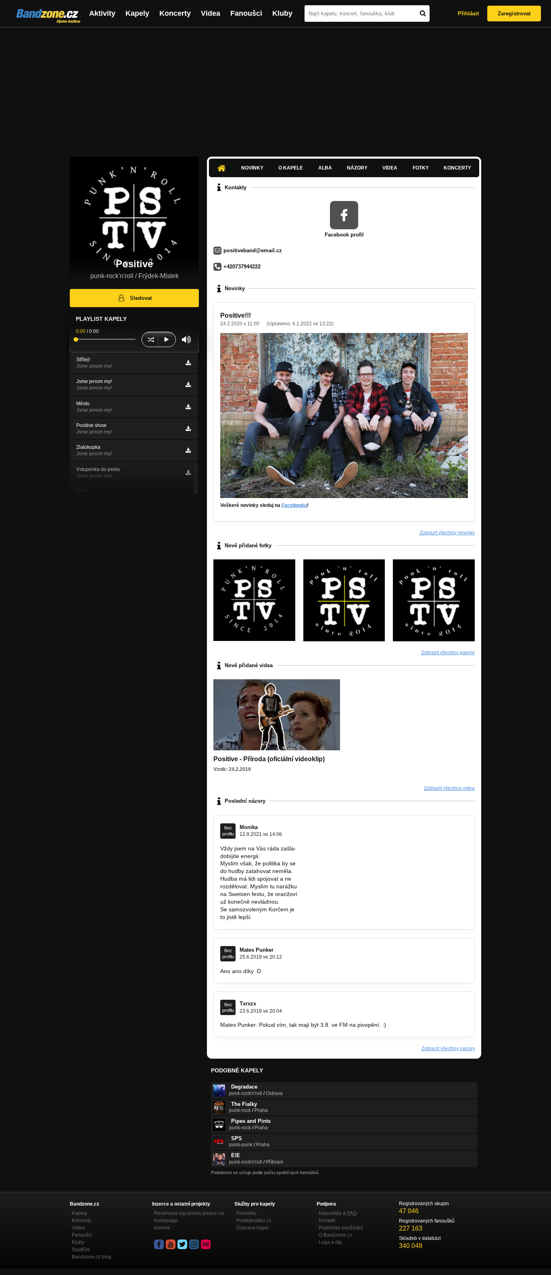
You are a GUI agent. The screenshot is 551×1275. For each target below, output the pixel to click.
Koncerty (175, 13)
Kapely (137, 13)
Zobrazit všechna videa (449, 788)
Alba (325, 168)
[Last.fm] (206, 1244)
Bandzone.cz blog (91, 1257)
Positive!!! (235, 315)
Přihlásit (468, 13)
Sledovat (141, 298)
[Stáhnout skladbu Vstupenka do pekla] (188, 472)
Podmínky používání (341, 1228)
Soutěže (81, 1249)
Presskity (246, 1213)
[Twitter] (182, 1244)
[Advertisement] (275, 87)
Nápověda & (338, 1213)
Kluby (282, 13)
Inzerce (162, 1228)
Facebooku (294, 505)
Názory (357, 168)
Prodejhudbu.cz (253, 1220)
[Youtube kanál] (170, 1244)
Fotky (421, 168)
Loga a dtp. (331, 1242)
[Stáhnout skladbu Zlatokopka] (188, 450)
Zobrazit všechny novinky (447, 533)
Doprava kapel (252, 1228)
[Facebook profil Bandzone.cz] (159, 1244)
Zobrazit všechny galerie (448, 652)
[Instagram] (194, 1244)
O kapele (290, 168)
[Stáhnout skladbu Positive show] (188, 428)
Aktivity (102, 13)
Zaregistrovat (514, 13)
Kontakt (327, 1220)
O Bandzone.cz (335, 1235)
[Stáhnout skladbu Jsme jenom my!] (188, 384)
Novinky (252, 168)
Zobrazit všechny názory (448, 1048)
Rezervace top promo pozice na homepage (189, 1216)
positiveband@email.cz (252, 250)
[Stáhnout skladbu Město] (188, 407)
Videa (210, 13)
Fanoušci (246, 13)
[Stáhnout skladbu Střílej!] (188, 363)
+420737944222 (242, 267)
